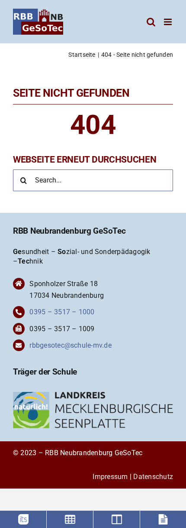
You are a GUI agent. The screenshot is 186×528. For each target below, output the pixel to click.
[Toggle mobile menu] (168, 21)
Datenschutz (153, 477)
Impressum (110, 477)
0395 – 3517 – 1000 (61, 312)
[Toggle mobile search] (151, 21)
